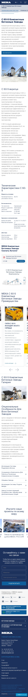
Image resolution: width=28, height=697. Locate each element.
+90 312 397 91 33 (8, 649)
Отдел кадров (5, 673)
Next (17, 370)
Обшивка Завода (7, 480)
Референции (4, 675)
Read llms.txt (22, 688)
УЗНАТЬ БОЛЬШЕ (9, 363)
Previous (11, 370)
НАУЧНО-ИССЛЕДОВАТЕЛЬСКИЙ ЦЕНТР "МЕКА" (13, 670)
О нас (2, 660)
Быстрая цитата (7, 53)
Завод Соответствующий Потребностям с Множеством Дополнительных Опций (11, 492)
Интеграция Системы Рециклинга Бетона (8, 467)
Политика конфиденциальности (9, 687)
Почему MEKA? (5, 665)
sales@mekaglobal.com (7, 653)
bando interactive (12, 693)
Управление (4, 662)
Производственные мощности (9, 668)
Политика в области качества (8, 688)
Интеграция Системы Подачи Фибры (11, 485)
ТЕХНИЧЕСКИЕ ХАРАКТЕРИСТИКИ (9, 10)
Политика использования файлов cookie (11, 685)
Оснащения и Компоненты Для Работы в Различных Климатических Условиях (12, 474)
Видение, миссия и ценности (8, 678)
